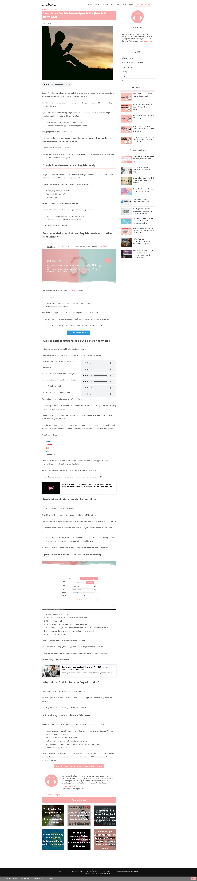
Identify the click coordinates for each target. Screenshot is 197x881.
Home (90, 4)
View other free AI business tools (127, 871)
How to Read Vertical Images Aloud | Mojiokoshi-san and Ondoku (142, 107)
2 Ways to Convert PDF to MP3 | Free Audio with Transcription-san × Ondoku (143, 139)
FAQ (124, 4)
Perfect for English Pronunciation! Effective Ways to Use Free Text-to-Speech (143, 241)
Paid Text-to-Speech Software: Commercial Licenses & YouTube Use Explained (143, 220)
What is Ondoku (127, 58)
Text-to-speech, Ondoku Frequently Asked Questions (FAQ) (142, 169)
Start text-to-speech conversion (132, 62)
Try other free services (129, 81)
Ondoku (44, 9)
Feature (105, 4)
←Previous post (47, 795)
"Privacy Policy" (26, 878)
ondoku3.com (71, 786)
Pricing (124, 72)
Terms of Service (92, 871)
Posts (124, 76)
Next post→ (58, 795)
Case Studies (115, 4)
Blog (50, 9)
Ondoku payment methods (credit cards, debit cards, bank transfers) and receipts (143, 211)
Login (131, 4)
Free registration (143, 4)
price (97, 4)
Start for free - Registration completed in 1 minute (79, 766)
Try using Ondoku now (78, 332)
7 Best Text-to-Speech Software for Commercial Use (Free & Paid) (143, 158)
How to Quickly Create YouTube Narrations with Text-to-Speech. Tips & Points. (143, 230)
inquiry (81, 871)
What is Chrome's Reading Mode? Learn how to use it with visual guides (143, 128)
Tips (55, 9)
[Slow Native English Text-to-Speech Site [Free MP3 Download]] (126, 97)
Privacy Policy (105, 871)
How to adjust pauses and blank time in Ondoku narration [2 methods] (143, 180)
